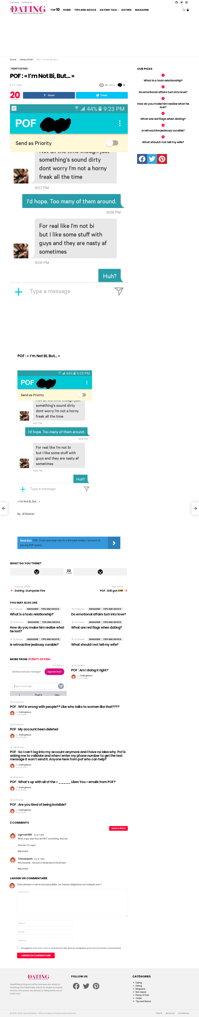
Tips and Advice (85, 10)
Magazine (142, 10)
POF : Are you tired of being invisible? (38, 804)
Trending (14, 2)
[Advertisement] (99, 35)
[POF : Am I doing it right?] (38, 680)
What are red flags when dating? (96, 627)
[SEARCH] (184, 9)
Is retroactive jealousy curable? (34, 644)
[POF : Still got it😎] (195, 508)
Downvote (100, 572)
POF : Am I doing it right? (89, 670)
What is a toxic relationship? (32, 614)
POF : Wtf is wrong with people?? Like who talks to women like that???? (64, 706)
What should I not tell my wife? (95, 644)
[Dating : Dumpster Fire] (3, 508)
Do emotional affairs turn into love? (98, 614)
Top (55, 10)
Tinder (139, 998)
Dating (126, 10)
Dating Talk (108, 10)
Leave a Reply (118, 828)
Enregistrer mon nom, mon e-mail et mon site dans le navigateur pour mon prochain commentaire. (71, 948)
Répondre (23, 851)
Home (67, 10)
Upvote (37, 572)
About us (170, 1013)
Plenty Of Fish (39, 659)
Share (14, 108)
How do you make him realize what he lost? (37, 629)
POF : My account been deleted (34, 729)
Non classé (141, 992)
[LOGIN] (188, 9)
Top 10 (159, 1013)
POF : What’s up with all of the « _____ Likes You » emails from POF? (63, 782)
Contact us (26, 2)
